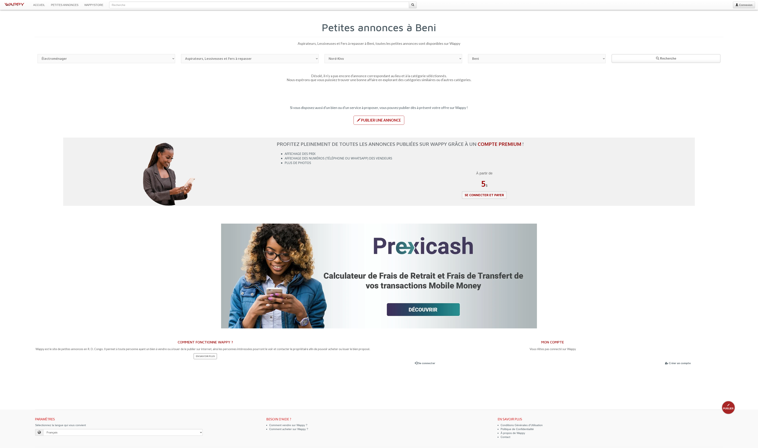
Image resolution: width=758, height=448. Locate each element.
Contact (505, 437)
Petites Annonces (64, 5)
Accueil (39, 5)
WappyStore (93, 5)
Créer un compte (679, 363)
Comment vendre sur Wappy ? (288, 425)
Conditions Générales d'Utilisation (522, 425)
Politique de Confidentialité (517, 429)
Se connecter (426, 363)
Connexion (745, 5)
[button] (379, 120)
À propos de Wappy (513, 433)
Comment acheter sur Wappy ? (288, 429)
